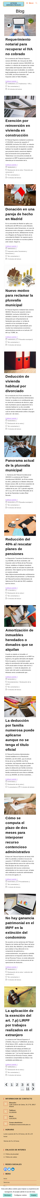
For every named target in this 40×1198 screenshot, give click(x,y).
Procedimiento (24, 881)
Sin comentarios (13, 86)
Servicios (7, 1182)
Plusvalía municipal (25, 339)
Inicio (5, 1178)
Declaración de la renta (15, 170)
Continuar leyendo (11, 81)
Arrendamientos (13, 682)
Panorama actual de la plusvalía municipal (19, 465)
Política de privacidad (12, 1154)
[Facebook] (5, 1169)
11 (28, 1089)
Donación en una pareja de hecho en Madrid (20, 214)
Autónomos (23, 83)
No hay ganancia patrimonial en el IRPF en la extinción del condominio (19, 927)
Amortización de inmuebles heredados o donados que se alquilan (19, 639)
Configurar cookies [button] (20, 1195)
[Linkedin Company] (12, 1169)
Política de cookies (11, 1157)
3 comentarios (12, 787)
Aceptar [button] (33, 1195)
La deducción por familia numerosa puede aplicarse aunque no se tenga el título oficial (19, 735)
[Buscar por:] (35, 3)
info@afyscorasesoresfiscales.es (19, 1124)
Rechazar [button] (7, 1195)
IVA (29, 83)
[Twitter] (9, 1169)
